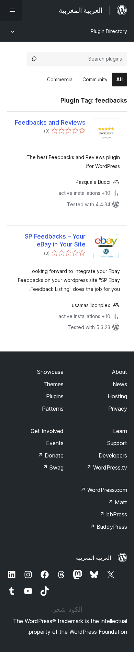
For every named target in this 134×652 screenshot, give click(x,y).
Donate (51, 455)
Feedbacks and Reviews (50, 122)
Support (117, 443)
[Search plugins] (34, 59)
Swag (53, 467)
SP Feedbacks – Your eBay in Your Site (55, 240)
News (120, 384)
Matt (117, 502)
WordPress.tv (106, 467)
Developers (113, 455)
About (119, 371)
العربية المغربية (93, 557)
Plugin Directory (109, 31)
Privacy (117, 408)
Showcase (50, 371)
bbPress (113, 514)
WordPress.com (103, 489)
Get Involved (47, 431)
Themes (53, 384)
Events (55, 443)
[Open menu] (11, 10)
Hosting (117, 396)
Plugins (55, 396)
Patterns (53, 408)
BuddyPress (108, 526)
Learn (120, 431)
